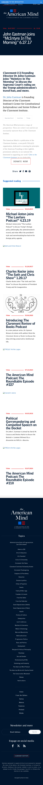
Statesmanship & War (21, 660)
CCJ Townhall (21, 556)
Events (22, 587)
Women (21, 677)
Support (20, 4)
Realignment (21, 646)
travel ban (20, 118)
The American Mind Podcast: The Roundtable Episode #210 (20, 478)
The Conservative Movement (21, 674)
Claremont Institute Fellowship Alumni (21, 566)
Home (21, 692)
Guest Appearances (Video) (21, 608)
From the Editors (21, 695)
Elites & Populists (21, 584)
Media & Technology (21, 629)
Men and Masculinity (21, 632)
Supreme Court (9, 118)
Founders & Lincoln (21, 594)
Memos (21, 702)
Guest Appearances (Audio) (21, 604)
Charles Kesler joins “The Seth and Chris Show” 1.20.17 (20, 274)
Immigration (21, 618)
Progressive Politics (21, 639)
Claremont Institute (10, 4)
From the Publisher (21, 601)
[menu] (38, 4)
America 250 (21, 549)
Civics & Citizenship (22, 560)
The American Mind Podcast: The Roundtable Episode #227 (20, 380)
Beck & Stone (24, 777)
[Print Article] (30, 171)
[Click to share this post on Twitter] (20, 171)
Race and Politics (21, 642)
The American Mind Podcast (21, 667)
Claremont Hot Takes (21, 563)
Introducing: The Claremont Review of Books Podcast (20, 323)
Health (22, 611)
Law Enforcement (21, 544)
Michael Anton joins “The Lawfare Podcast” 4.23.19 (20, 217)
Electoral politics (21, 580)
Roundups (21, 653)
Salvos (21, 699)
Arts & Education (21, 553)
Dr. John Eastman (12, 97)
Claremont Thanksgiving (21, 570)
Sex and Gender (21, 656)
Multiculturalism (21, 636)
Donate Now (21, 161)
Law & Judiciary (21, 622)
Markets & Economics (21, 625)
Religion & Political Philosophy (21, 649)
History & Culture (21, 615)
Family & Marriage (21, 591)
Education (21, 577)
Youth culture (22, 680)
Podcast (21, 709)
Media (21, 713)
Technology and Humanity (21, 663)
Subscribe (5, 2)
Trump (28, 118)
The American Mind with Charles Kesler (22, 670)
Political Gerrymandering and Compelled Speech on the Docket (21, 423)
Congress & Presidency (21, 573)
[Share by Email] (26, 171)
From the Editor (21, 598)
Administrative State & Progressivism (21, 542)
